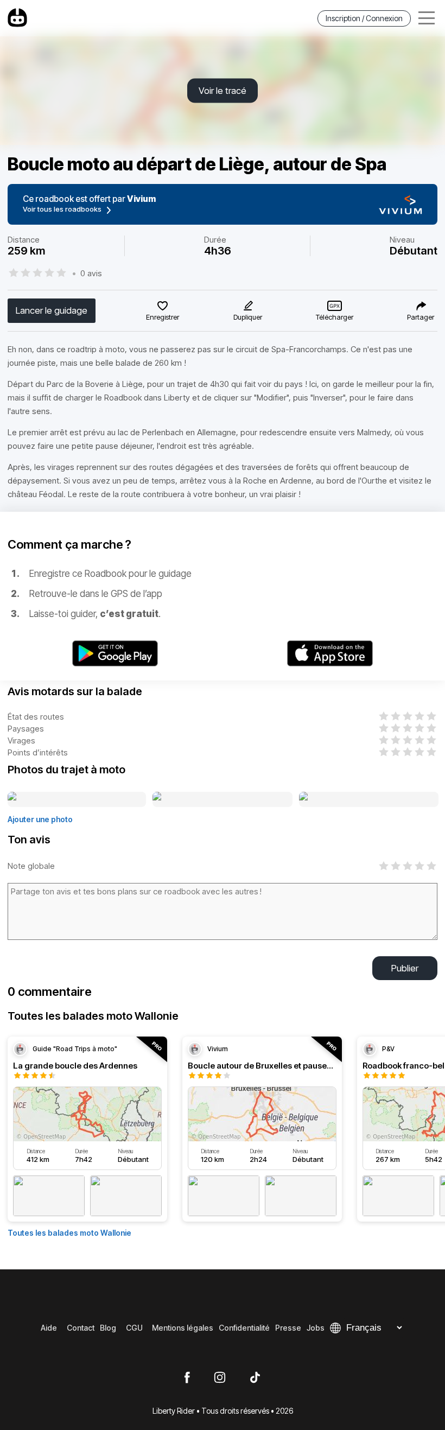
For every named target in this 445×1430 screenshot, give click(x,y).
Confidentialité (244, 1327)
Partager (420, 317)
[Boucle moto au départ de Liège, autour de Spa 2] (222, 800)
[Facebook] (187, 1377)
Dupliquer (247, 317)
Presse (288, 1327)
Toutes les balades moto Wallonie (69, 1232)
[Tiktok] (255, 1377)
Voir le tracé (222, 90)
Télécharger (334, 317)
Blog (108, 1327)
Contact (80, 1327)
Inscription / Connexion (364, 18)
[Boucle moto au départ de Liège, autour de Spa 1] (77, 800)
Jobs (316, 1327)
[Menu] (426, 18)
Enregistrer (162, 317)
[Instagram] (220, 1377)
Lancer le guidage (51, 310)
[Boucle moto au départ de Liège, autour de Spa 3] (368, 800)
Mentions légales (182, 1327)
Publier (404, 968)
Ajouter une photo (40, 819)
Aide (49, 1327)
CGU (134, 1327)
